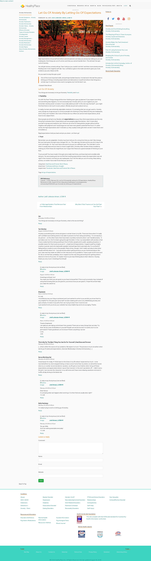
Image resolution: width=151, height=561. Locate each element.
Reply (40, 223)
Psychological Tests (108, 5)
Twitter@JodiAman (52, 166)
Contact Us (51, 552)
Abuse (23, 497)
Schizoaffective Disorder (117, 500)
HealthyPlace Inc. (60, 560)
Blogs (99, 5)
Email (40, 464)
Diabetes (46, 503)
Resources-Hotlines (44, 523)
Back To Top (22, 484)
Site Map (26, 552)
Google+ (61, 166)
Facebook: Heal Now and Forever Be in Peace (60, 168)
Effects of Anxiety (24, 30)
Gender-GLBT (70, 497)
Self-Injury (90, 508)
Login (125, 5)
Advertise (64, 552)
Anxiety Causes (23, 36)
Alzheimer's (24, 505)
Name (40, 456)
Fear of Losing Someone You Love (117, 50)
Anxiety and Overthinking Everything (117, 29)
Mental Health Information (42, 519)
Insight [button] (92, 5)
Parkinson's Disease (71, 505)
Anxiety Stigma (23, 47)
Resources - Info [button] (82, 5)
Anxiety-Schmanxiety (113, 31)
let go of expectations (49, 172)
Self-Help (90, 505)
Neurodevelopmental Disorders (75, 500)
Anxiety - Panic (25, 508)
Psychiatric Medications (28, 520)
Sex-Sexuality (114, 497)
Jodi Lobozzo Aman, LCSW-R (62, 18)
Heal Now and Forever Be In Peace (57, 164)
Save (41, 481)
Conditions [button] (71, 5)
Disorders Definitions (27, 518)
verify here (102, 519)
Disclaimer (107, 552)
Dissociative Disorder (49, 505)
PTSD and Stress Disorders (96, 497)
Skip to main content (6, 1)
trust (77, 92)
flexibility (70, 92)
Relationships (91, 500)
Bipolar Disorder (48, 497)
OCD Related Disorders (72, 503)
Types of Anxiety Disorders (26, 32)
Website (41, 472)
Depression (46, 500)
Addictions (24, 503)
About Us (38, 552)
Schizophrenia (91, 503)
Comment (41, 440)
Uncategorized (23, 34)
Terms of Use (78, 552)
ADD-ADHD (24, 500)
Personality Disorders (72, 508)
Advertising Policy (122, 552)
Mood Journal (60, 523)
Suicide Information (62, 518)
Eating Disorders (48, 508)
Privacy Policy (93, 552)
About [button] (119, 5)
